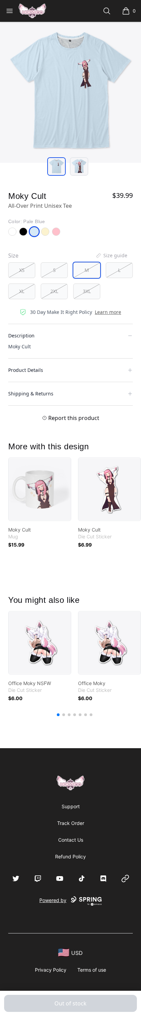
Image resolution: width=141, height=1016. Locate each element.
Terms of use (91, 970)
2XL (54, 291)
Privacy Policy (50, 970)
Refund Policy (70, 856)
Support (71, 806)
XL (21, 291)
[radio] (21, 270)
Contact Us (70, 840)
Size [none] (13, 255)
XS (22, 270)
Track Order (70, 823)
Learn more (108, 312)
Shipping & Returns (30, 393)
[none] (111, 255)
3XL (87, 291)
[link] (40, 489)
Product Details (25, 370)
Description (21, 335)
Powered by (52, 900)
